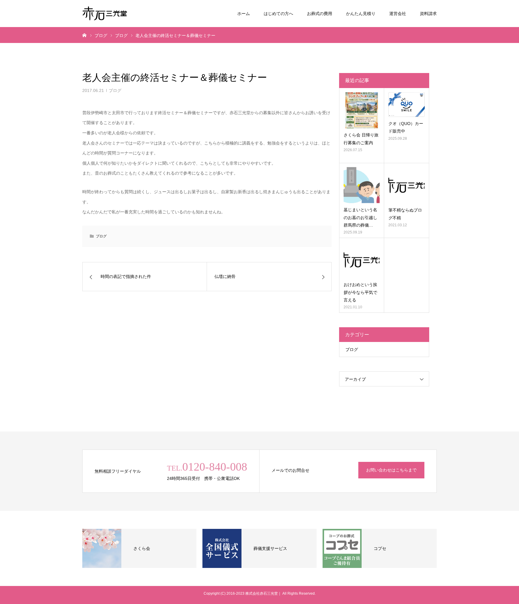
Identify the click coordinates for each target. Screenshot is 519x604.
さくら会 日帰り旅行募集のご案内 (361, 139)
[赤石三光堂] (104, 13)
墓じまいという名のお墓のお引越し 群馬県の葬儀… (362, 217)
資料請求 (428, 13)
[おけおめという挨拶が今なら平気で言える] (362, 260)
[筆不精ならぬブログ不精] (406, 185)
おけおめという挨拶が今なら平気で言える (360, 292)
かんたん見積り (360, 13)
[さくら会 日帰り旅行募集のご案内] (362, 110)
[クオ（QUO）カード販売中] (406, 104)
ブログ (115, 90)
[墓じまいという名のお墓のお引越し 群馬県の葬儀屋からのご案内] (362, 185)
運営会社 (397, 13)
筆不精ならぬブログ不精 (405, 214)
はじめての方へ (278, 13)
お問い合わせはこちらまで (391, 470)
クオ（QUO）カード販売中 (405, 127)
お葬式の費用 (319, 13)
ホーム (243, 13)
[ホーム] (84, 35)
